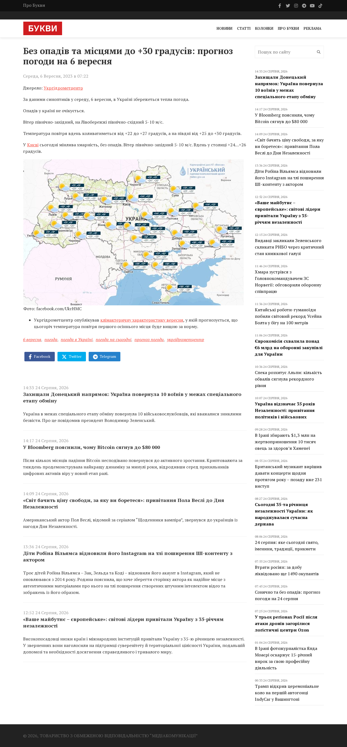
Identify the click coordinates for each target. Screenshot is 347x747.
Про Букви (34, 5)
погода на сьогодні (113, 339)
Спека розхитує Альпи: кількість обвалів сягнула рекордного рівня (288, 378)
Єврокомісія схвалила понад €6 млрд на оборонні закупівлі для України (289, 347)
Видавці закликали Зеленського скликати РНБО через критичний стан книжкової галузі (289, 246)
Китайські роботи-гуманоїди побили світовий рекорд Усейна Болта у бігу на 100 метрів (288, 316)
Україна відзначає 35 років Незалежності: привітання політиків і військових (285, 410)
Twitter (75, 356)
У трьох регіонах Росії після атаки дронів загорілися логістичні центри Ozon (286, 623)
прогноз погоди (149, 339)
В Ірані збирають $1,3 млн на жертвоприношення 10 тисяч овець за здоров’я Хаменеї (285, 441)
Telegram (107, 356)
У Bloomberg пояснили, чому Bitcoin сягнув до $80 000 (91, 447)
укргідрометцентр (185, 339)
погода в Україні (76, 339)
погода (50, 339)
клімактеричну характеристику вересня (141, 320)
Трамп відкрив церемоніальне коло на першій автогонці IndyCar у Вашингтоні (287, 692)
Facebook (41, 356)
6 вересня (32, 339)
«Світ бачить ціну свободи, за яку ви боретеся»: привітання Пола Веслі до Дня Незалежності (123, 503)
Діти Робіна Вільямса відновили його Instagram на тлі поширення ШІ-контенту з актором (127, 556)
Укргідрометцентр (63, 88)
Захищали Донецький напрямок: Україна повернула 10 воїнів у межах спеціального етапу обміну (132, 397)
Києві (32, 145)
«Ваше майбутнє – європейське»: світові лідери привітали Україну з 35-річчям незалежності (123, 622)
